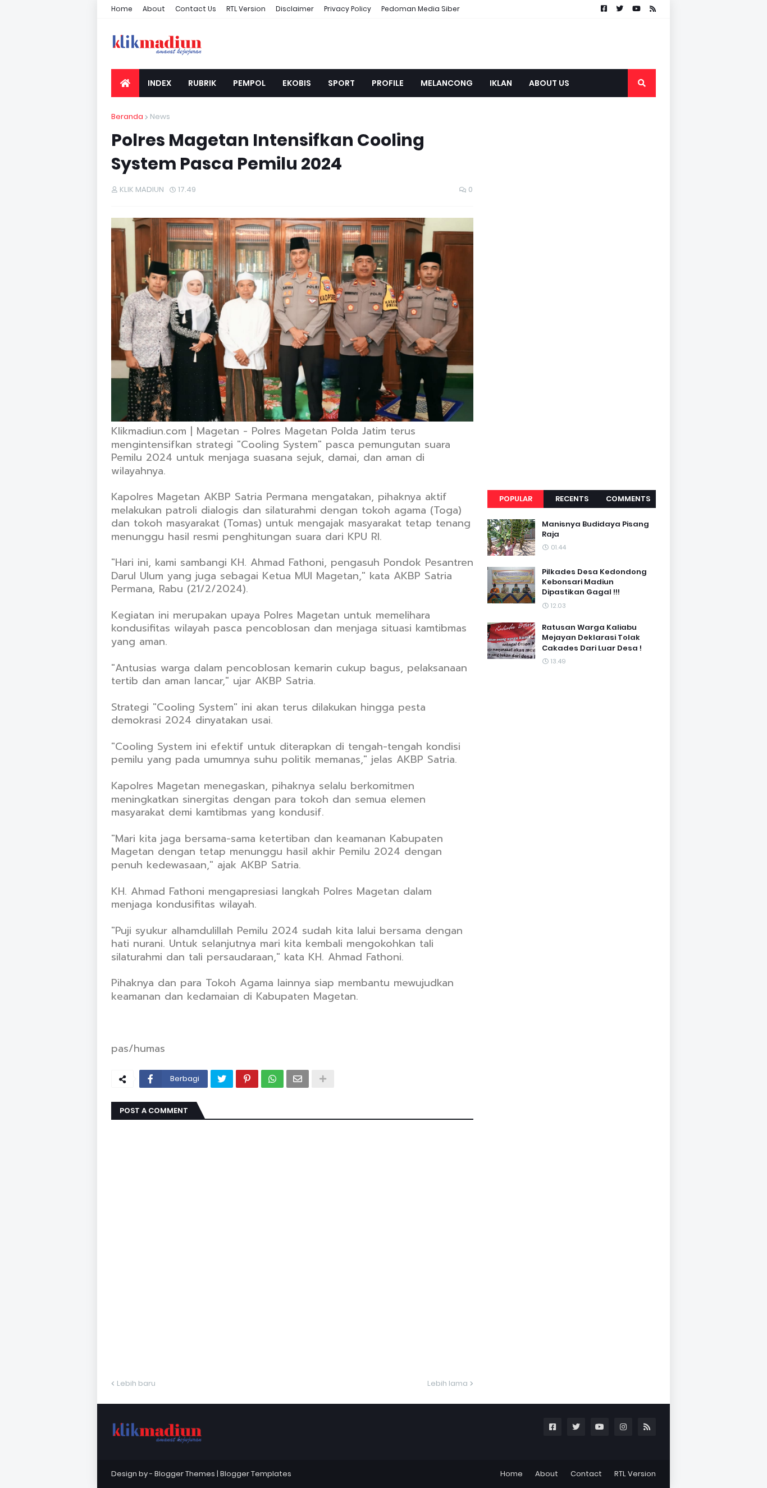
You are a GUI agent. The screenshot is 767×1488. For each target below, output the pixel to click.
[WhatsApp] (272, 1079)
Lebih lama (447, 1383)
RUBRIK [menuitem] (202, 83)
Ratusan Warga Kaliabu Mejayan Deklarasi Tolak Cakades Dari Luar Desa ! (592, 637)
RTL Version (246, 8)
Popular (515, 498)
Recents (571, 498)
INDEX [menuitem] (159, 83)
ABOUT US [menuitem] (549, 83)
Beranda (127, 116)
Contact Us (195, 8)
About (154, 8)
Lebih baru (136, 1383)
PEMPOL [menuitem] (249, 83)
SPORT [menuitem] (341, 83)
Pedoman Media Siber (420, 8)
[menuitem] (125, 83)
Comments (628, 498)
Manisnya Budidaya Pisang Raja (595, 529)
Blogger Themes (184, 1473)
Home (122, 8)
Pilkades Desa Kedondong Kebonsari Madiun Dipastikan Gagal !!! (594, 582)
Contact (586, 1473)
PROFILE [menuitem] (388, 83)
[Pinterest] (247, 1079)
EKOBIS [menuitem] (296, 83)
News (160, 116)
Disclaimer (295, 8)
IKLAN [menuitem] (501, 83)
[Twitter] (222, 1079)
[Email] (297, 1079)
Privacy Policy (347, 8)
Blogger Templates (255, 1473)
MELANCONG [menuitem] (447, 83)
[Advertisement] (571, 279)
